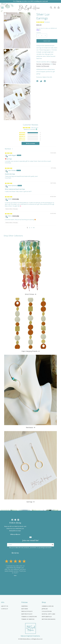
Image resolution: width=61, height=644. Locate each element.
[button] (2, 7)
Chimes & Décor (47, 606)
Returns (24, 608)
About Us (4, 606)
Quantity (38, 32)
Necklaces (29, 427)
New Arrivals (47, 616)
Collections (47, 611)
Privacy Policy (26, 611)
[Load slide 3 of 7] (12, 585)
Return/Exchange (48, 619)
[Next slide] (20, 585)
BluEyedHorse (27, 639)
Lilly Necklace (46, 64)
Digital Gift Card (48, 614)
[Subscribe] (52, 544)
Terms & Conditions (29, 616)
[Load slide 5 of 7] (15, 585)
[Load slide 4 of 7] (13, 585)
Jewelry (45, 608)
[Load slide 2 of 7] (10, 585)
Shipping (24, 606)
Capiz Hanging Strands (30, 351)
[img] (8, 153)
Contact (4, 608)
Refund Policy (26, 614)
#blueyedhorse (15, 534)
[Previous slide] (6, 585)
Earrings (29, 502)
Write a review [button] (30, 143)
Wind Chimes (29, 294)
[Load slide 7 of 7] (18, 585)
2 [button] (29, 227)
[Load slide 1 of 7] (9, 585)
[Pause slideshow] (24, 585)
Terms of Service (27, 619)
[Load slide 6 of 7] (16, 585)
